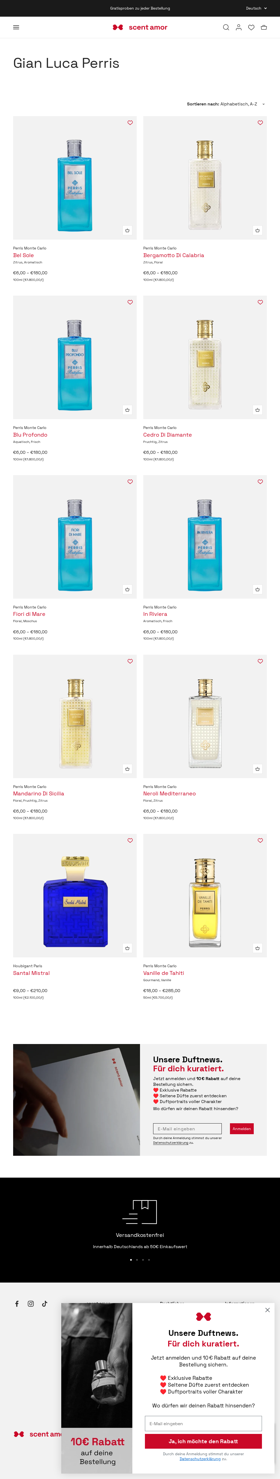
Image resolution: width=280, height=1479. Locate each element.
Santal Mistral (31, 973)
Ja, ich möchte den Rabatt (203, 1441)
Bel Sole (23, 255)
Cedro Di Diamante (167, 434)
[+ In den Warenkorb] (127, 230)
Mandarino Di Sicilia (38, 793)
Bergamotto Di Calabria (173, 255)
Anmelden (242, 1128)
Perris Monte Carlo (29, 248)
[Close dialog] (267, 1310)
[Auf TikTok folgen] (44, 1303)
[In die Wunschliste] (130, 122)
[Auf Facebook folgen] (17, 1303)
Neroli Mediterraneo (169, 793)
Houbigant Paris (27, 965)
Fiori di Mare (29, 614)
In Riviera (155, 614)
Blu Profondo (30, 434)
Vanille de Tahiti (163, 973)
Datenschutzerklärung (170, 1142)
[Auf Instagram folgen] (30, 1303)
